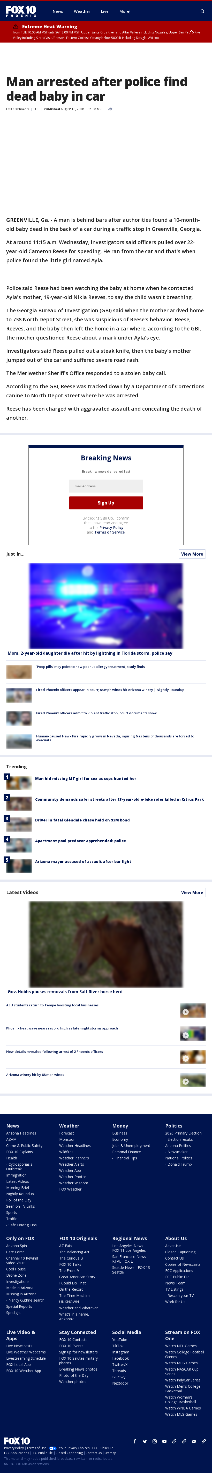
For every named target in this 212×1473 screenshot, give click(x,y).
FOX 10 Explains (19, 1151)
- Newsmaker (176, 1151)
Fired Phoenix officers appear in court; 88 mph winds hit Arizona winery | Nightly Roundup (110, 689)
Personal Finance (126, 1151)
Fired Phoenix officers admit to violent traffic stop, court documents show (96, 713)
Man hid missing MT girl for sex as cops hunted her (85, 778)
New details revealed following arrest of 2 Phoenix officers (54, 1051)
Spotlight (13, 1312)
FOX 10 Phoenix (17, 109)
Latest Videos (22, 892)
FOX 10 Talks (70, 1264)
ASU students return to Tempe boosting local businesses (52, 1005)
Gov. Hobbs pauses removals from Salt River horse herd (65, 991)
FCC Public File (177, 1276)
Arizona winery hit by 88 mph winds (35, 1074)
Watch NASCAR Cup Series (182, 1371)
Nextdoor (120, 1383)
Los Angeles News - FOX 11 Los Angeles (129, 1248)
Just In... (15, 554)
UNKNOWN (69, 1301)
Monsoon (67, 1139)
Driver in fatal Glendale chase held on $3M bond (82, 820)
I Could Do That (72, 1283)
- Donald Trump (178, 1164)
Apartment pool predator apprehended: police (80, 840)
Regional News (129, 1238)
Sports (11, 1212)
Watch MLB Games (181, 1362)
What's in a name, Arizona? (74, 1316)
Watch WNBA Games (183, 1408)
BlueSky (118, 1376)
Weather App (70, 1170)
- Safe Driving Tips (21, 1224)
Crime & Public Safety (24, 1145)
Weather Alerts (71, 1164)
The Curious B (71, 1258)
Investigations (17, 1281)
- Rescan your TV (179, 1295)
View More (192, 554)
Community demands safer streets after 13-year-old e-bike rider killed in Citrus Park (119, 799)
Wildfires (66, 1151)
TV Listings (174, 1289)
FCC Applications (179, 1270)
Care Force (15, 1251)
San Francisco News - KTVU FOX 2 (130, 1259)
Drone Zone (16, 1275)
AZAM (11, 1139)
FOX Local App (18, 1364)
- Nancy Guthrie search (25, 1300)
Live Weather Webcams (26, 1352)
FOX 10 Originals (78, 1238)
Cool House (16, 1269)
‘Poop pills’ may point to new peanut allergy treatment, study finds (90, 666)
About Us (176, 1238)
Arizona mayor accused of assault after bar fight (83, 861)
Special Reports (19, 1306)
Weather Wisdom (73, 1182)
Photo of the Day (73, 1375)
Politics (173, 1126)
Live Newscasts (19, 1345)
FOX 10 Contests (73, 1339)
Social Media (126, 1332)
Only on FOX (20, 1238)
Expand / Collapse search (203, 11)
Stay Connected (77, 1332)
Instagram (120, 1352)
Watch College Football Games (184, 1354)
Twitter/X (119, 1364)
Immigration (16, 1175)
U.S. (36, 109)
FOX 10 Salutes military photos (78, 1360)
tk (174, 1441)
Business (119, 1133)
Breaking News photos (78, 1369)
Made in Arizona (19, 1287)
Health (11, 1158)
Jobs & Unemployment (131, 1145)
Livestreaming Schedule (26, 1358)
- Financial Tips (124, 1158)
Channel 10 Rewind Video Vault (22, 1260)
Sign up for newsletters (78, 1352)
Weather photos (72, 1381)
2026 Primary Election (183, 1133)
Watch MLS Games (181, 1414)
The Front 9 (69, 1270)
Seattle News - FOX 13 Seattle (131, 1270)
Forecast (66, 1133)
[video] (106, 944)
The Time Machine (74, 1295)
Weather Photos (73, 1176)
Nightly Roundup (20, 1193)
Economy (120, 1139)
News (12, 1126)
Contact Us (174, 1258)
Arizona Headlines (21, 1133)
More (124, 11)
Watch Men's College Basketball (182, 1388)
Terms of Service (109, 532)
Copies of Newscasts (183, 1264)
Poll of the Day (18, 1200)
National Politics (178, 1158)
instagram (154, 1441)
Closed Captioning (180, 1251)
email (194, 1441)
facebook (135, 1441)
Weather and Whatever (78, 1307)
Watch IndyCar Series (183, 1380)
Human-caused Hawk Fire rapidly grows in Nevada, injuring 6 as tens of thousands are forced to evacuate (115, 738)
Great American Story (77, 1276)
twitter (145, 1441)
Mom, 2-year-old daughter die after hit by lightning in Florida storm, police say (90, 653)
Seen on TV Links (20, 1206)
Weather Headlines (75, 1145)
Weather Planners (74, 1158)
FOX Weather (70, 1189)
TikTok (118, 1345)
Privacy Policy (112, 527)
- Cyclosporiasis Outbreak (19, 1166)
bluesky (184, 1441)
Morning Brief (17, 1187)
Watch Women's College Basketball (180, 1399)
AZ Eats (65, 1245)
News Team (175, 1283)
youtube (164, 1441)
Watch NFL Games (181, 1345)
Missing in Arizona (21, 1293)
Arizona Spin (16, 1245)
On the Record (71, 1289)
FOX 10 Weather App (23, 1370)
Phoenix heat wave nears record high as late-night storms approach (62, 1028)
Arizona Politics (178, 1145)
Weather (69, 1126)
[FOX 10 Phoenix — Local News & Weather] (23, 11)
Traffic (11, 1218)
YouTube (119, 1339)
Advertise (173, 1245)
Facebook (120, 1358)
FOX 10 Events (71, 1345)
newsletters (204, 1441)
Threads (119, 1370)
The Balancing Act (74, 1251)
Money (120, 1126)
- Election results (179, 1139)
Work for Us (175, 1301)
